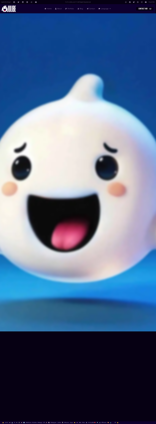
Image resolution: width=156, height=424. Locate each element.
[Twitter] (133, 2)
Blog (81, 9)
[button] (14, 2)
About (59, 9)
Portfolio (70, 9)
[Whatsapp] (125, 2)
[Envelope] (145, 2)
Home (49, 9)
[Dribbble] (137, 2)
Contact (92, 9)
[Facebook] (129, 2)
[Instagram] (141, 2)
